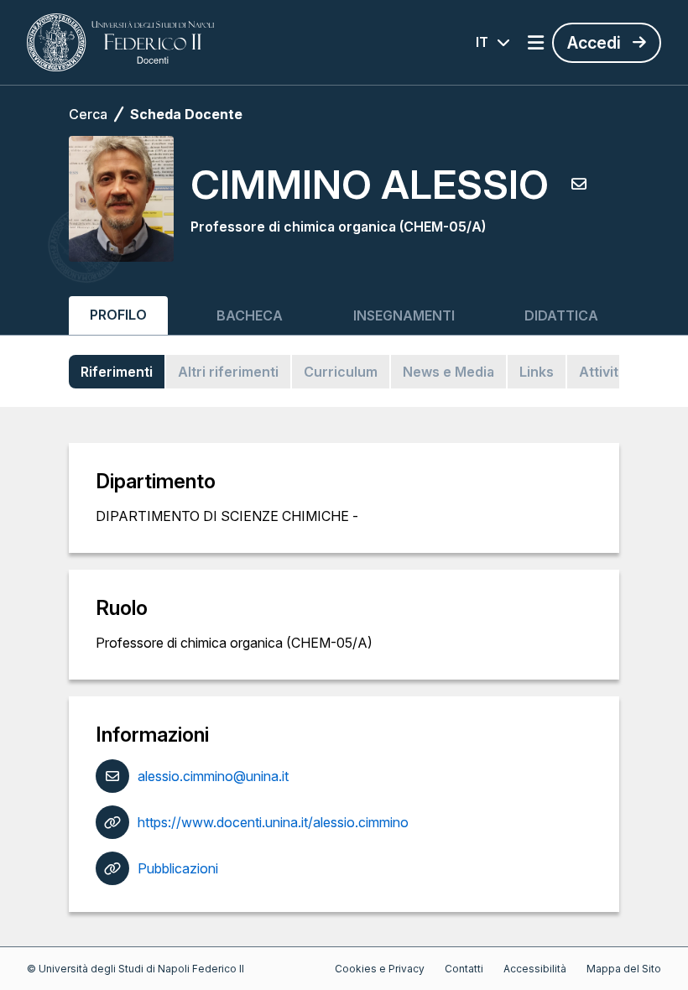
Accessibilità (534, 968)
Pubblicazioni (178, 868)
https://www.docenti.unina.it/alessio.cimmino (273, 822)
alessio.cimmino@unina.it (213, 776)
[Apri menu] (536, 42)
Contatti (464, 968)
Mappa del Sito (623, 968)
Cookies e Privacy (380, 968)
